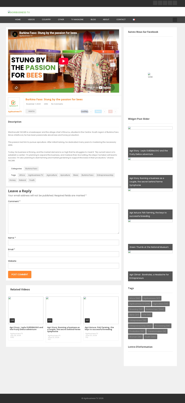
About (106, 19)
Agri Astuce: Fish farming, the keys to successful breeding (99, 328)
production (137, 331)
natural (22, 180)
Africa (22, 175)
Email (11, 249)
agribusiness (152, 298)
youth (32, 180)
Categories (16, 168)
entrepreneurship (105, 175)
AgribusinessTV (15, 111)
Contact (121, 19)
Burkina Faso (31, 168)
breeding (136, 309)
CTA (147, 314)
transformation (157, 331)
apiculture (65, 175)
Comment (14, 201)
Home (18, 19)
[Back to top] (175, 396)
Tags (13, 175)
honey (13, 180)
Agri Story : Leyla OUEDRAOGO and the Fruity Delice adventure (26, 328)
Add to (31, 111)
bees (75, 175)
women (135, 336)
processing (162, 325)
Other (61, 19)
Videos (31, 19)
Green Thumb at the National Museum (149, 247)
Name (12, 237)
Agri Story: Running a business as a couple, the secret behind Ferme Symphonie (63, 329)
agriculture (52, 175)
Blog (93, 19)
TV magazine (77, 19)
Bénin (134, 314)
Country (46, 19)
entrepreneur (138, 320)
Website (12, 261)
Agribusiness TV (35, 175)
